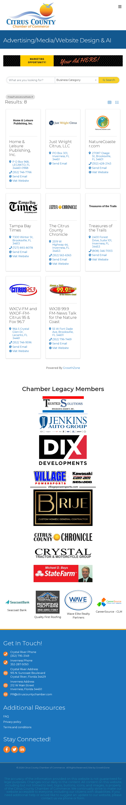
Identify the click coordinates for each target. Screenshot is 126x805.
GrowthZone (71, 367)
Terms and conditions (17, 727)
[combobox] (77, 80)
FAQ (6, 716)
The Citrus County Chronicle (59, 230)
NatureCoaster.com (102, 143)
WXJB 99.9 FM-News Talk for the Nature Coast (63, 315)
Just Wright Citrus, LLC (60, 143)
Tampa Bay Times (20, 227)
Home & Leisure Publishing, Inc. (20, 148)
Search (110, 80)
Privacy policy (12, 721)
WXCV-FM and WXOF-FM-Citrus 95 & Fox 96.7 (23, 315)
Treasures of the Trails (100, 227)
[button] (109, 102)
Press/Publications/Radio (19, 97)
